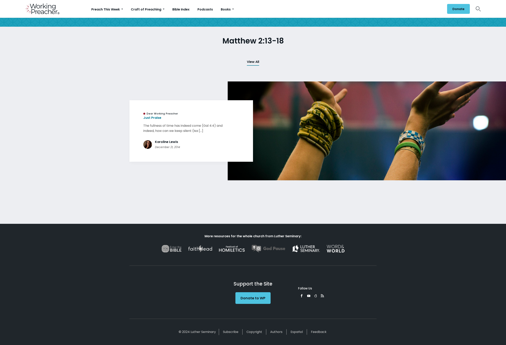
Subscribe (230, 332)
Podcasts (205, 9)
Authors (276, 332)
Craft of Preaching (146, 9)
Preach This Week (106, 9)
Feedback (319, 332)
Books (226, 9)
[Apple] (315, 295)
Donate (458, 9)
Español (297, 332)
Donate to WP (253, 298)
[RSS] (322, 295)
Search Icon (478, 9)
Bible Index (181, 9)
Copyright (254, 332)
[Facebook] (301, 295)
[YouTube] (308, 295)
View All (253, 62)
